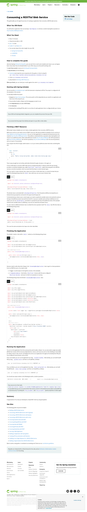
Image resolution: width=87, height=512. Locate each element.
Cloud (8, 472)
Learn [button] (43, 4)
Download (11, 73)
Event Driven (10, 470)
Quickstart (20, 464)
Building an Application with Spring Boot (19, 433)
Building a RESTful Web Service (16, 410)
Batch (8, 478)
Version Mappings (33, 471)
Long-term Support (44, 471)
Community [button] (65, 4)
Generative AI (10, 464)
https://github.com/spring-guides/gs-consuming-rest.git (31, 75)
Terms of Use (9, 495)
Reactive (9, 468)
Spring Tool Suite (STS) (17, 51)
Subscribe (60, 471)
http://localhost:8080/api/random (15, 30)
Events (41, 464)
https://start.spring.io (20, 97)
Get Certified (21, 470)
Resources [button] (57, 4)
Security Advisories (33, 475)
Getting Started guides (20, 64)
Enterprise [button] (72, 4)
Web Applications (11, 474)
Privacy (13, 495)
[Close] (82, 496)
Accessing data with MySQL (15, 424)
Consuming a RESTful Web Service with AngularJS (21, 412)
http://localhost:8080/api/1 (15, 139)
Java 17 (11, 43)
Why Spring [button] (37, 4)
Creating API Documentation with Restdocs (19, 436)
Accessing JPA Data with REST (16, 426)
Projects (31, 462)
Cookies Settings (77, 500)
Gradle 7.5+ (12, 46)
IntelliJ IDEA (14, 53)
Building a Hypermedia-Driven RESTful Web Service (21, 440)
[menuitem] (78, 4)
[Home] (16, 5)
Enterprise (42, 469)
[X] (75, 491)
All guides (10, 11)
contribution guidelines (48, 443)
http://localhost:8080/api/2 (40, 139)
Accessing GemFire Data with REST (17, 419)
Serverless (9, 476)
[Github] (71, 491)
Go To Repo (69, 19)
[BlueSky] (78, 491)
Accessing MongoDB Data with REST (18, 422)
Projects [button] (50, 4)
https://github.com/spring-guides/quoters (17, 134)
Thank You (42, 485)
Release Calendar (33, 469)
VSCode (14, 55)
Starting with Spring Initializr (30, 68)
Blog (30, 467)
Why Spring (10, 462)
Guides (19, 466)
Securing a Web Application (15, 431)
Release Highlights (33, 473)
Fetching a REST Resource (23, 79)
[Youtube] (67, 491)
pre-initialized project (20, 90)
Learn (19, 462)
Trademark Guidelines (20, 495)
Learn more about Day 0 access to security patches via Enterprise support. (43, 1)
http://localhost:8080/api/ (42, 137)
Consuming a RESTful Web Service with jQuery (20, 415)
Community (43, 462)
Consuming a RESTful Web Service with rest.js (20, 417)
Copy (60, 148)
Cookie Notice (48, 508)
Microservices (10, 466)
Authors (41, 466)
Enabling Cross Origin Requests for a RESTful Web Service (23, 438)
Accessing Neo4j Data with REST (17, 429)
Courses (20, 468)
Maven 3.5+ (19, 46)
